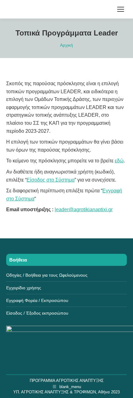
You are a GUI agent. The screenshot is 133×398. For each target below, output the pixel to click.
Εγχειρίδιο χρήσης (23, 287)
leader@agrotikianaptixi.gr (84, 209)
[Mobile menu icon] (120, 9)
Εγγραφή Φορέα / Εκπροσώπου (37, 300)
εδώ (119, 160)
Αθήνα (104, 392)
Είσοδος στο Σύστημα (51, 179)
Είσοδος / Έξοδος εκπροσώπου (37, 313)
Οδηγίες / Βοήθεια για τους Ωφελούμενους (47, 275)
